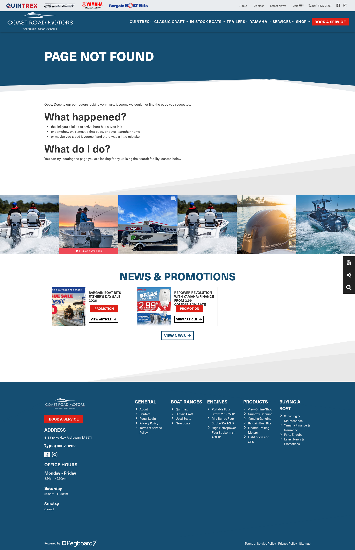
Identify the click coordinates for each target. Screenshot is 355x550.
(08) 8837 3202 (62, 445)
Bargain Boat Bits (259, 423)
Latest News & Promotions (294, 441)
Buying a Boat (289, 404)
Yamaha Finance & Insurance (297, 427)
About (243, 5)
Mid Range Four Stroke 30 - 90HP (223, 420)
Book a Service (330, 21)
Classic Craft (169, 21)
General (145, 401)
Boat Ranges (186, 401)
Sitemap (305, 543)
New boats (183, 423)
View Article (101, 319)
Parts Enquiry (293, 434)
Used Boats (183, 418)
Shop (301, 21)
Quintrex (139, 21)
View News (175, 335)
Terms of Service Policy (260, 543)
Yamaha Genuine (259, 418)
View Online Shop (260, 409)
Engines (217, 401)
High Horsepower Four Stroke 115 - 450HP (224, 432)
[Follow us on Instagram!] (55, 455)
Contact (259, 5)
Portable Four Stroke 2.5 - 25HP (223, 411)
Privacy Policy (148, 423)
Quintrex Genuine (260, 414)
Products (255, 401)
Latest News (278, 5)
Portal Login (147, 418)
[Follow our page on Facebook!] (338, 5)
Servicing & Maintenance (293, 418)
